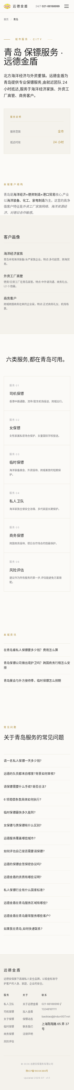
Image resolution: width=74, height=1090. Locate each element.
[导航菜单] (67, 6)
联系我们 (28, 1026)
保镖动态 (28, 1018)
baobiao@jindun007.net (56, 1016)
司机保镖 (16, 394)
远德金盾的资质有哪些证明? (23, 877)
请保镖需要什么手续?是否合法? (25, 786)
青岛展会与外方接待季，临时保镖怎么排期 (32, 680)
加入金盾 (28, 1011)
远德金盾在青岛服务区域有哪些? (26, 903)
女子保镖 (9, 1018)
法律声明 (28, 1033)
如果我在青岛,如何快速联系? (23, 929)
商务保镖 (16, 535)
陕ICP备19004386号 (37, 1071)
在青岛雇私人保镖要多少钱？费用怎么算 (31, 650)
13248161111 (49, 1009)
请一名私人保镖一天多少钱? (23, 761)
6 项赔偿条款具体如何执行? (22, 799)
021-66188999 (50, 1003)
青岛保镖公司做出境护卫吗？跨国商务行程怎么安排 (37, 665)
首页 (6, 19)
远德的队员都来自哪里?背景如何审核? (29, 773)
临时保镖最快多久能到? (20, 812)
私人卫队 (16, 501)
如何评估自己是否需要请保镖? (24, 851)
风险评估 (16, 570)
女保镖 (15, 428)
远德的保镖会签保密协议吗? (23, 864)
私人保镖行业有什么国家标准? (24, 890)
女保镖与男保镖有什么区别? (23, 825)
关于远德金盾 (30, 1003)
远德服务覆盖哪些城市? (20, 838)
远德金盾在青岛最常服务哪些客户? (27, 916)
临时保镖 (16, 462)
